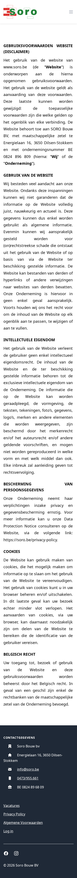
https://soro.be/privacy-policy (30, 539)
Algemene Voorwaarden (23, 822)
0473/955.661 (27, 778)
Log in (8, 831)
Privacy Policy (14, 814)
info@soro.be (28, 769)
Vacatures (11, 805)
